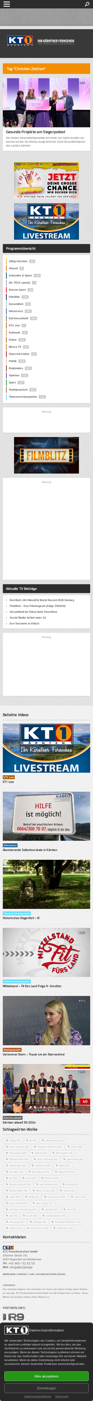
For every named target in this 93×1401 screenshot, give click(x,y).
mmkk (14, 1197)
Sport (16, 382)
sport (72, 1209)
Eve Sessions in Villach (24, 623)
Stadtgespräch (22, 389)
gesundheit (75, 1159)
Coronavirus (17, 1153)
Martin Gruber (45, 1190)
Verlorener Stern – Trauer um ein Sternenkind (33, 1054)
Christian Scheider (49, 1147)
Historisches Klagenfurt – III (21, 918)
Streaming (16, 1222)
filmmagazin (64, 1153)
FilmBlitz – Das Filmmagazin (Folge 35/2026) (38, 606)
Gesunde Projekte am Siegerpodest (36, 132)
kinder (64, 1165)
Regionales (19, 368)
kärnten (52, 1178)
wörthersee (65, 1228)
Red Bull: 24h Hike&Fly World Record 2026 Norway (42, 600)
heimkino (42, 1165)
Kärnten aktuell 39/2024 (19, 1122)
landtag (72, 1184)
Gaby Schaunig (47, 1159)
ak (33, 1140)
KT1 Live (17, 325)
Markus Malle (18, 1190)
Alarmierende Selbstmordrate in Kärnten (30, 849)
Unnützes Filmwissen (68, 1222)
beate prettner (19, 1147)
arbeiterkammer (55, 1140)
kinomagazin (41, 1172)
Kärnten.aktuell (22, 318)
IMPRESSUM (9, 1274)
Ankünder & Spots (24, 275)
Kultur (16, 339)
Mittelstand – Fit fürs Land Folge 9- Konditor (32, 986)
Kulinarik (17, 332)
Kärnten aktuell (20, 1184)
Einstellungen (46, 1388)
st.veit (31, 1215)
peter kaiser (18, 1203)
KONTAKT (23, 1274)
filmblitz (41, 1153)
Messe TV (18, 346)
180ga (15, 1140)
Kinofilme (16, 1172)
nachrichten (57, 1197)
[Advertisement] (46, 421)
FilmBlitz (18, 296)
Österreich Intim (22, 354)
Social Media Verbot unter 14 (28, 617)
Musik (34, 1197)
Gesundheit (19, 304)
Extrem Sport (20, 289)
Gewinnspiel (17, 1165)
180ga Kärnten (21, 261)
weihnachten (39, 1228)
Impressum (62, 1396)
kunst (31, 1178)
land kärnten (48, 1184)
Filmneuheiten (19, 1159)
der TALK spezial (22, 282)
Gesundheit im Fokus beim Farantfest (33, 611)
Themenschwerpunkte (26, 396)
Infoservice (19, 311)
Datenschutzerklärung (37, 1396)
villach (15, 1228)
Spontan (18, 375)
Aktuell (15, 268)
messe (69, 1190)
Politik (16, 361)
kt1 (13, 1178)
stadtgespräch (55, 1215)
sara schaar (44, 1203)
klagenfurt (66, 1172)
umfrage (39, 1222)
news (80, 1197)
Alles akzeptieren (46, 1376)
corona (77, 1147)
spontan (51, 1209)
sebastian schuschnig (22, 1209)
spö (13, 1215)
